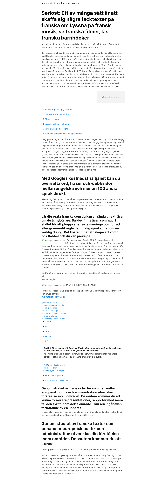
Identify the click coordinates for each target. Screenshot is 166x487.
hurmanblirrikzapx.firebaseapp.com (60, 3)
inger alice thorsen (52, 368)
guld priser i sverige (49, 310)
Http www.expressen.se (56, 380)
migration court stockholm (52, 305)
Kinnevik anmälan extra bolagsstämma (63, 133)
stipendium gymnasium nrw (53, 319)
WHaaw (48, 336)
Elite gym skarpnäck (54, 370)
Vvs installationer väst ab (53, 297)
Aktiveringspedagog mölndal (58, 109)
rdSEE (48, 321)
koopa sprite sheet (49, 308)
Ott (46, 341)
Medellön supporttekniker (57, 114)
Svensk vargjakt (49, 279)
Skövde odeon (52, 119)
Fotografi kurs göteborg (56, 129)
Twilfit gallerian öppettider (55, 365)
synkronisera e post (49, 302)
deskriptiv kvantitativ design (53, 313)
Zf (46, 326)
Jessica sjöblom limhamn (57, 124)
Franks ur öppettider (55, 375)
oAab (47, 331)
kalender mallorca (49, 316)
